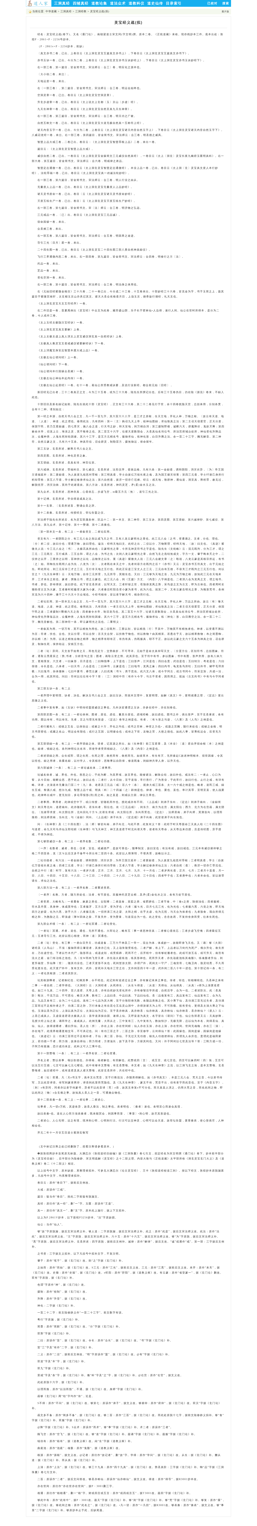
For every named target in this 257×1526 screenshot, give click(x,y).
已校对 (212, 3)
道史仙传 (155, 3)
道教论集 (99, 3)
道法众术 (118, 3)
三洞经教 (81, 11)
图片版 (225, 11)
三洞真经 (62, 3)
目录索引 (174, 3)
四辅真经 (81, 3)
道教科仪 (136, 3)
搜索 (225, 3)
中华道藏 (51, 11)
